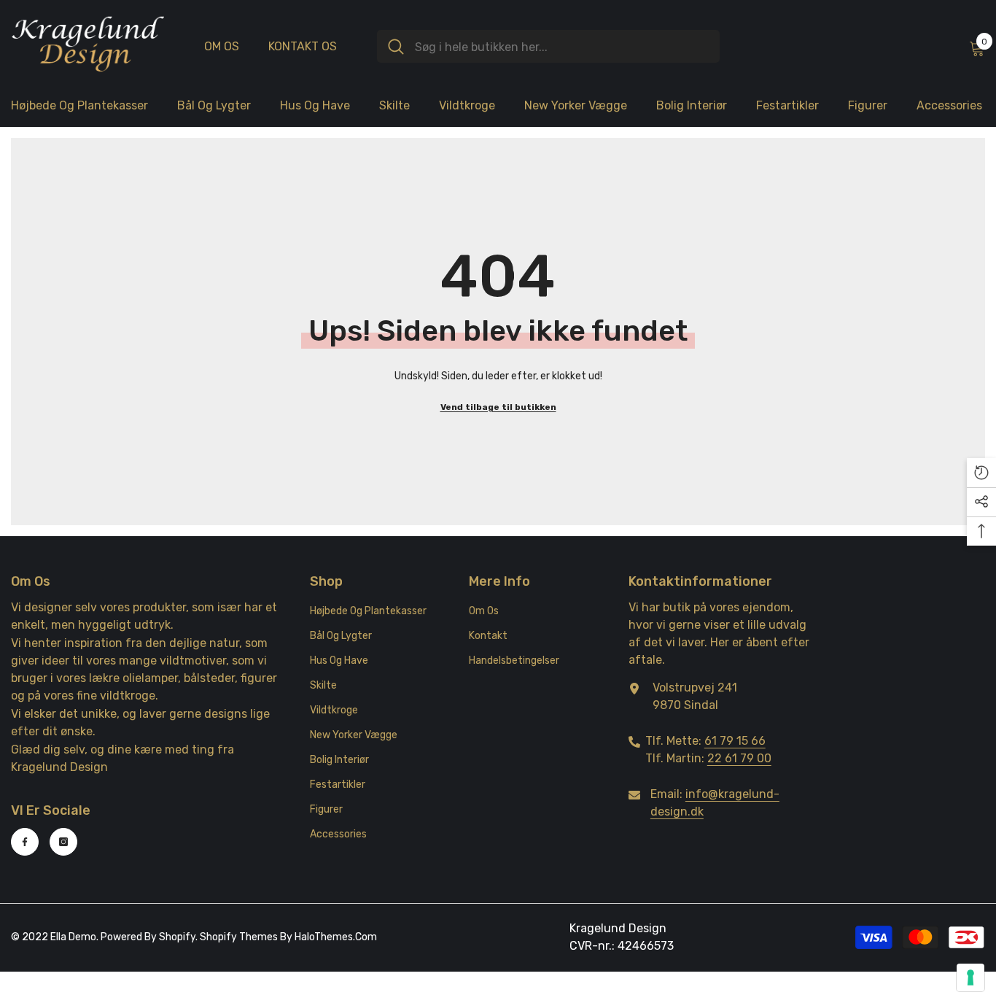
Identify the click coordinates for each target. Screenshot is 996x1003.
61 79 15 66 (735, 741)
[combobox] (562, 46)
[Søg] (548, 46)
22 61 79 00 (739, 758)
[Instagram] (63, 842)
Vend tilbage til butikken (498, 407)
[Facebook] (25, 842)
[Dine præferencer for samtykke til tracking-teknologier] (970, 977)
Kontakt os (302, 46)
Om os (221, 46)
